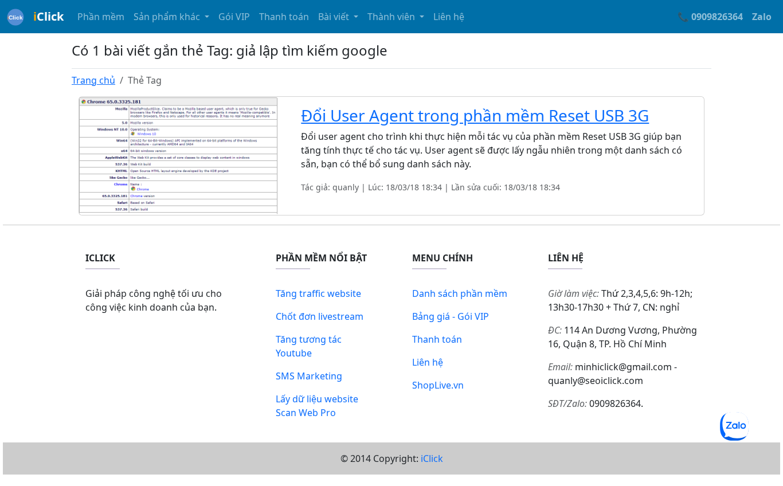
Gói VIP (234, 16)
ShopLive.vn (438, 385)
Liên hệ (448, 16)
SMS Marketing (309, 376)
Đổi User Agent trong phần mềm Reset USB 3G (475, 115)
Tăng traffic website (318, 293)
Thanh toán (284, 16)
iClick (432, 458)
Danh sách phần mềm (459, 293)
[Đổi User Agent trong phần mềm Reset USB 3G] (178, 154)
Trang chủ (93, 80)
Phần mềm (100, 16)
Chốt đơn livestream (319, 316)
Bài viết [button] (334, 16)
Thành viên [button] (392, 16)
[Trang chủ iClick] (15, 17)
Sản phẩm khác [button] (168, 16)
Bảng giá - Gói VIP (450, 316)
